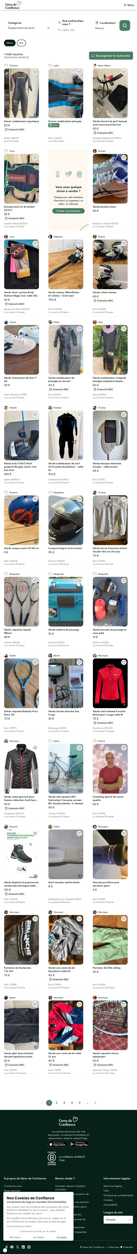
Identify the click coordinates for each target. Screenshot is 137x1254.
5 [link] (80, 1102)
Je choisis (38, 1237)
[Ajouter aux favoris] (35, 72)
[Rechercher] (124, 25)
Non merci (15, 1237)
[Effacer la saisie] (84, 29)
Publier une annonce (68, 210)
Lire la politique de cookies (19, 1226)
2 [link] (56, 1102)
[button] (5, 1250)
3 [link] (64, 1102)
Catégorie (14, 22)
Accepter (62, 1237)
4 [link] (72, 1102)
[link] (95, 1103)
